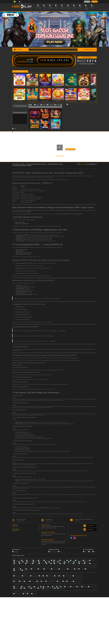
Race (56, 7)
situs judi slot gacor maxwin (25, 369)
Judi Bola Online (20, 236)
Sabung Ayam (86, 8)
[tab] (31, 105)
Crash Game (68, 7)
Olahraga (62, 7)
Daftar (94, 1)
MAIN (20, 79)
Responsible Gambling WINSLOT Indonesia (36, 164)
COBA (35, 112)
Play (30, 62)
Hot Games (38, 7)
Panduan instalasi (70, 149)
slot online (15, 406)
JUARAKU (30, 190)
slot (14, 399)
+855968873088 (90, 525)
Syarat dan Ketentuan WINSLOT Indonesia (22, 165)
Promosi (92, 7)
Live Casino (50, 7)
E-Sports (80, 7)
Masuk (87, 1)
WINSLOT (82, 164)
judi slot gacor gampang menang (38, 175)
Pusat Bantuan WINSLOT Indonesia (55, 164)
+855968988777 (90, 529)
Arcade (74, 7)
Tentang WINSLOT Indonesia (18, 164)
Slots (44, 7)
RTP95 (22, 192)
